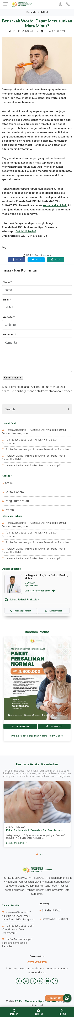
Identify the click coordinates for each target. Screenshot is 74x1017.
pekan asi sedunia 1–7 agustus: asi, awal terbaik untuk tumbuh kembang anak (18, 916)
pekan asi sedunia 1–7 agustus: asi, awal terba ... (34, 829)
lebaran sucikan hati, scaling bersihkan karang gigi (34, 465)
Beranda (31, 12)
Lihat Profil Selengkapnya (38, 590)
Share (18, 259)
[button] (37, 854)
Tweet (38, 259)
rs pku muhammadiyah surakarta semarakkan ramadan (37, 449)
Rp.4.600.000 (56, 726)
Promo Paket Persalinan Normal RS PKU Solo (37, 735)
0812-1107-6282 (26, 231)
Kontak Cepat (55, 611)
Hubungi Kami (22, 726)
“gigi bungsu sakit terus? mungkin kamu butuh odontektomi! (18, 929)
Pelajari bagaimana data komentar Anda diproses (41, 391)
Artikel (44, 12)
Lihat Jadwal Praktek (24, 599)
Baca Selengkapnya (15, 843)
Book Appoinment (22, 611)
